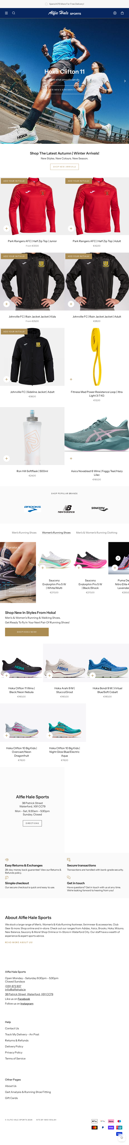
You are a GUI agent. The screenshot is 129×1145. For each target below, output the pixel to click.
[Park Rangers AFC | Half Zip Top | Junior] (32, 206)
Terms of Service (15, 1058)
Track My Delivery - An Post (22, 1034)
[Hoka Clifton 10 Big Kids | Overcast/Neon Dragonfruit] (21, 722)
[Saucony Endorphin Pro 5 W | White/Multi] (54, 558)
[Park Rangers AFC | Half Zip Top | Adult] (96, 206)
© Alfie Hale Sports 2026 (18, 1120)
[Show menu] (7, 13)
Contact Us (12, 1028)
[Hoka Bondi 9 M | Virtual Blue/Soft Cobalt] (107, 663)
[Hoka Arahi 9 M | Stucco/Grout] (64, 663)
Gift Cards (11, 1098)
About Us (10, 1086)
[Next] (125, 81)
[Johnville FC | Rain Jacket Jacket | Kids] (32, 282)
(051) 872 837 (13, 986)
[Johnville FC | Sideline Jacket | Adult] (32, 357)
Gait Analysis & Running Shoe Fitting (28, 1092)
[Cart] (122, 13)
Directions (32, 823)
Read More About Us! (19, 942)
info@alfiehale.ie (15, 989)
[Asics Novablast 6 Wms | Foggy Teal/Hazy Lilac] (96, 436)
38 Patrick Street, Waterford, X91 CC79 (29, 994)
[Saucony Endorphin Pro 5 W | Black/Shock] (90, 558)
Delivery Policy (14, 1046)
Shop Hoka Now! (27, 632)
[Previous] (4, 81)
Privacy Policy (13, 1052)
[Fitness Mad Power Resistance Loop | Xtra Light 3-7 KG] (96, 357)
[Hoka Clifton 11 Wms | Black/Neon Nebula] (21, 663)
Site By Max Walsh (46, 1120)
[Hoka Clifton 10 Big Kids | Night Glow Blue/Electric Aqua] (64, 722)
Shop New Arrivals (64, 167)
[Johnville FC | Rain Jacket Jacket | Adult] (96, 282)
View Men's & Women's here (64, 90)
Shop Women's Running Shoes (18, 590)
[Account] (115, 13)
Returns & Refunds (17, 1040)
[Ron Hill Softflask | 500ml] (32, 436)
